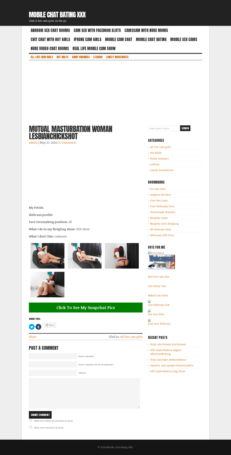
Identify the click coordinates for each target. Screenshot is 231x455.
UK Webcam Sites (160, 229)
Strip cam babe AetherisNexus (168, 359)
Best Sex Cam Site (158, 276)
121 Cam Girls (158, 189)
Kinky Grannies (81, 57)
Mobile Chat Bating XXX (57, 15)
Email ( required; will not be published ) (96, 364)
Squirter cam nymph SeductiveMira (171, 365)
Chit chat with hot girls (50, 39)
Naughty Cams (159, 218)
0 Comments (67, 142)
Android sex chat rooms (50, 30)
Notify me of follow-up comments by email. (53, 421)
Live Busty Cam (157, 286)
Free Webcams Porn (162, 206)
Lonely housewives (117, 57)
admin (33, 142)
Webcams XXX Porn (162, 235)
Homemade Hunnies (162, 212)
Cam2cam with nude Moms (146, 30)
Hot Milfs (62, 57)
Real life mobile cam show (94, 48)
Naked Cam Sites (158, 295)
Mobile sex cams (183, 39)
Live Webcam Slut (159, 305)
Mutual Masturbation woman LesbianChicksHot (70, 133)
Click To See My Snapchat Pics (85, 307)
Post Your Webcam (159, 323)
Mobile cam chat (118, 39)
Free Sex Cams (159, 200)
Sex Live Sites (156, 314)
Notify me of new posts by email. (49, 427)
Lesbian (97, 57)
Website (82, 373)
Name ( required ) (86, 356)
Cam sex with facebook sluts (97, 30)
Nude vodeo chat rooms (50, 48)
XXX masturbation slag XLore (167, 371)
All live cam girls (42, 57)
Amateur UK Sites (160, 194)
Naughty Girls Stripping (164, 223)
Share (32, 337)
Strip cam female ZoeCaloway (168, 344)
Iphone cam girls (87, 39)
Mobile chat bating (151, 39)
